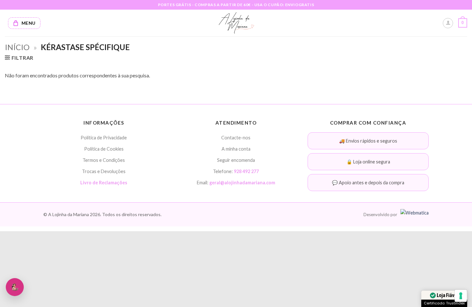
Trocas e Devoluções (104, 171)
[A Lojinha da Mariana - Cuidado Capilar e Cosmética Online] (236, 23)
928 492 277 (246, 171)
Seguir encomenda (236, 160)
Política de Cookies (104, 149)
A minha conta (236, 149)
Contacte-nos (235, 137)
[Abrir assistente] (15, 287)
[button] (462, 23)
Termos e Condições (104, 160)
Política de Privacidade (104, 137)
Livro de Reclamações (103, 182)
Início (17, 47)
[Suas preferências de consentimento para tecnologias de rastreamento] (461, 296)
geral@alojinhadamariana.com (242, 182)
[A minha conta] (448, 23)
